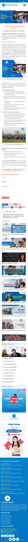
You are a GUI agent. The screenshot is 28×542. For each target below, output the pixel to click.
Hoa (17, 347)
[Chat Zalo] (17, 539)
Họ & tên (4, 177)
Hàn (11, 347)
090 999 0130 (5, 528)
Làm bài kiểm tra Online (7, 516)
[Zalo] (21, 1)
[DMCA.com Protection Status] (13, 535)
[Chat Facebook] (10, 539)
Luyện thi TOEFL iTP (9, 373)
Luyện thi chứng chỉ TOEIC (10, 367)
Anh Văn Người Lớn (9, 375)
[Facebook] (19, 1)
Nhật (23, 347)
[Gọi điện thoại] (14, 539)
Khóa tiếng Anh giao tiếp (10, 364)
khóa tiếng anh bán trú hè (10, 82)
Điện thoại (4, 181)
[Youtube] (7, 535)
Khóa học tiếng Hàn (6, 521)
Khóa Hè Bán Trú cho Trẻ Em (11, 217)
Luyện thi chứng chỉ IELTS (10, 370)
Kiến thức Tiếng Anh (9, 381)
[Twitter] (25, 1)
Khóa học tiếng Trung (6, 520)
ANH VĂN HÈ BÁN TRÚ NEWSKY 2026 (13, 214)
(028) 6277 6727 (12, 528)
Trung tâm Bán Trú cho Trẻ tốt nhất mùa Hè (14, 216)
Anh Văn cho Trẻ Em (9, 361)
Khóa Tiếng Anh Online (9, 355)
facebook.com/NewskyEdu (11, 530)
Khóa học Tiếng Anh (9, 358)
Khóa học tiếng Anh (6, 518)
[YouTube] (23, 1)
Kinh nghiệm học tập (6, 515)
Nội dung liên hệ (5, 186)
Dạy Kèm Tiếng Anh (8, 378)
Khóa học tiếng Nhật (6, 523)
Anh (5, 347)
